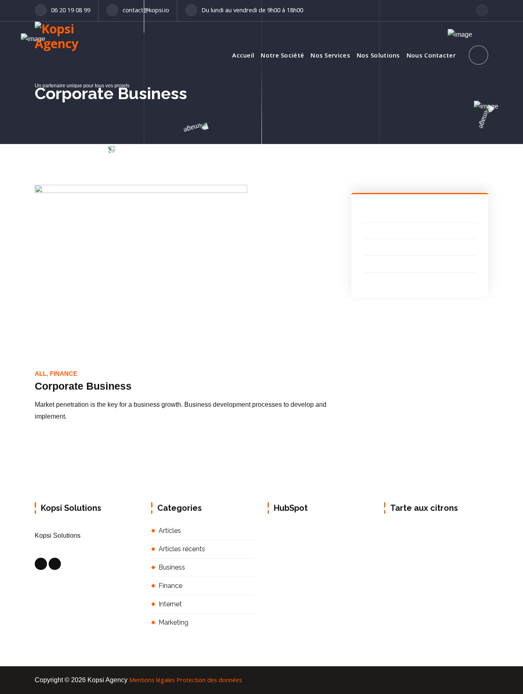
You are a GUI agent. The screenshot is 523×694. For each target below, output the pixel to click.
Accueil (243, 55)
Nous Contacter (431, 55)
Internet (170, 604)
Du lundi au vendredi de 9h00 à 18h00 (252, 10)
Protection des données (209, 680)
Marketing (173, 622)
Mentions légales (152, 680)
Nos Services (330, 55)
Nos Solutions (378, 55)
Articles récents (182, 549)
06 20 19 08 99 (70, 10)
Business (172, 567)
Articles (170, 530)
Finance (170, 586)
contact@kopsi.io (146, 10)
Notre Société (282, 55)
